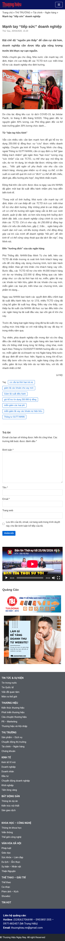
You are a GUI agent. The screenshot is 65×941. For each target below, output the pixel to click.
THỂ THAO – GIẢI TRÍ (14, 877)
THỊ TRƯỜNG (22, 12)
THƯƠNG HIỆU (10, 702)
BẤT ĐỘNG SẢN (11, 796)
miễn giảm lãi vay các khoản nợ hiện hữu (23, 411)
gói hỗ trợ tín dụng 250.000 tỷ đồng (20, 399)
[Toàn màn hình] (58, 577)
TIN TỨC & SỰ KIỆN (13, 677)
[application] (32, 564)
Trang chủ (7, 12)
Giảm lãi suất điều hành (15, 394)
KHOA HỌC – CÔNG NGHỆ (16, 822)
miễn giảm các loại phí (14, 405)
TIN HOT (6, 902)
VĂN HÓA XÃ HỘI (11, 843)
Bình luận (8, 449)
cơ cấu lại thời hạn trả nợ (21, 382)
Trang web (7, 510)
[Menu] (59, 4)
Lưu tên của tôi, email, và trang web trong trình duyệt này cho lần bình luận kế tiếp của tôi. (33, 524)
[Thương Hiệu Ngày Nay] (11, 4)
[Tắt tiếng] (53, 577)
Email (6, 499)
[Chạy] (6, 577)
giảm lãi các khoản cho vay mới (18, 388)
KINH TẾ (6, 757)
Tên (5, 487)
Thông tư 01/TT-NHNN (14, 417)
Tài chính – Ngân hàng (44, 12)
